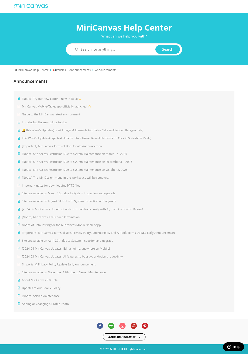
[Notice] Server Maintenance (41, 296)
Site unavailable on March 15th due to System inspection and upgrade (68, 193)
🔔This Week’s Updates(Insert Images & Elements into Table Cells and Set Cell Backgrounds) (82, 130)
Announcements (105, 70)
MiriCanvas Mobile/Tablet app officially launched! (54, 106)
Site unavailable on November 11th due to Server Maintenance (64, 272)
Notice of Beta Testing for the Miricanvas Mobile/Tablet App (61, 225)
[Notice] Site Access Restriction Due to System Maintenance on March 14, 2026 (74, 154)
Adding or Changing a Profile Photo (45, 304)
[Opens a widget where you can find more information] (233, 347)
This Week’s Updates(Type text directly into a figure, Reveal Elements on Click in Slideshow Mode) (86, 138)
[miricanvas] (31, 6)
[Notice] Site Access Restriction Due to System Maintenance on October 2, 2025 (75, 170)
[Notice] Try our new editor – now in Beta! (50, 99)
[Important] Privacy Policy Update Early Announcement (59, 264)
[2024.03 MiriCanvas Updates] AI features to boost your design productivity (72, 256)
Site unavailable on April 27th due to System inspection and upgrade (67, 241)
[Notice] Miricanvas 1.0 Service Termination (51, 217)
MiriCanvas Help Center (124, 27)
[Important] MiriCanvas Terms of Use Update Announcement (62, 146)
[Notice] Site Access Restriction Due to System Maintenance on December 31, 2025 (77, 162)
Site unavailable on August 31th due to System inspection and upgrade (69, 201)
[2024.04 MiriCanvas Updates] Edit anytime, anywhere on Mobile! (66, 249)
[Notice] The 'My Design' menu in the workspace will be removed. (65, 178)
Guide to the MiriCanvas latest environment (51, 114)
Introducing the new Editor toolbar (45, 122)
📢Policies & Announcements (72, 70)
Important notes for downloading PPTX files (51, 185)
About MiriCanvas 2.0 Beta (40, 280)
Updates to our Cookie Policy (41, 288)
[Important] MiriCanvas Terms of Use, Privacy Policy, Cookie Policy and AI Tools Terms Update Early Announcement (98, 233)
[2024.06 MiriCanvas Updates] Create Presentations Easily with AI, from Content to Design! (82, 209)
